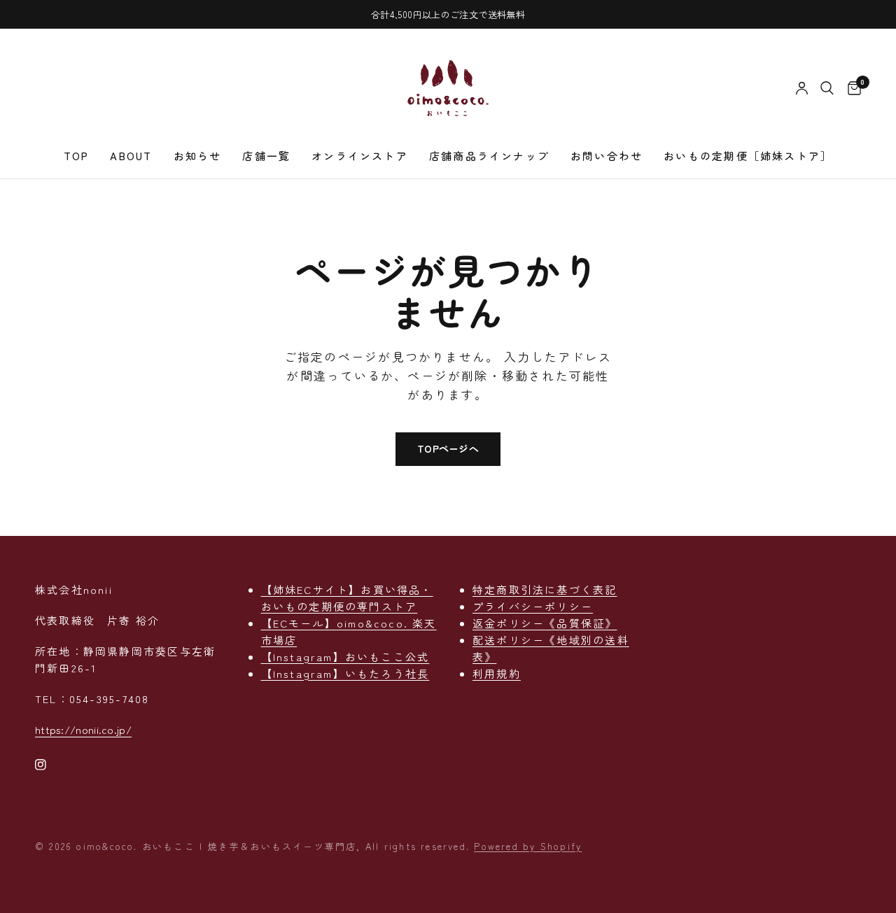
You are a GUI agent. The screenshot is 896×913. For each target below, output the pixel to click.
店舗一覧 (266, 155)
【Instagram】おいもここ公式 (345, 656)
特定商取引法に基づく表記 (544, 589)
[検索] (827, 88)
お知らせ (198, 155)
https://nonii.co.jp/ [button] (83, 729)
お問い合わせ (606, 155)
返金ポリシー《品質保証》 (544, 623)
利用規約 (496, 673)
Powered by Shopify (528, 846)
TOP (77, 155)
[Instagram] (50, 764)
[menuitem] (76, 156)
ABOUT (131, 155)
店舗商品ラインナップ (489, 155)
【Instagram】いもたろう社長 (345, 673)
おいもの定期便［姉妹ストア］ (748, 155)
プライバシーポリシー (532, 606)
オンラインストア (360, 155)
